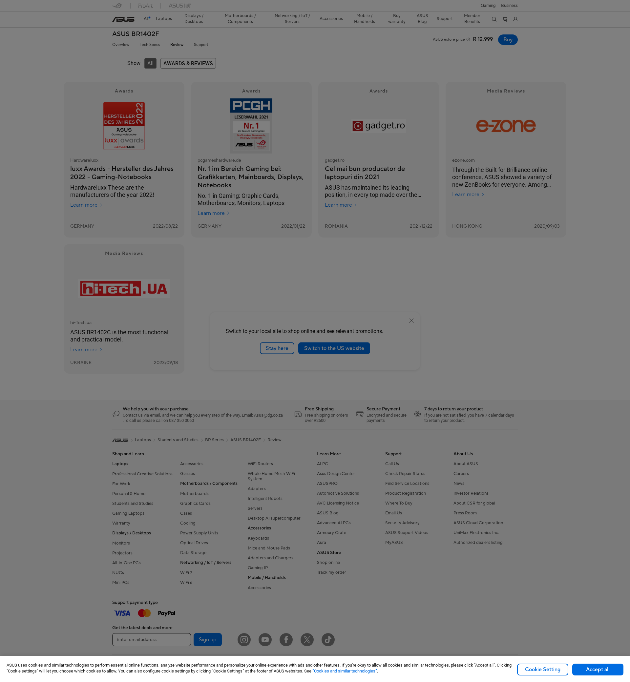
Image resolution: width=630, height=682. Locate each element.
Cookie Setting (542, 669)
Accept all (598, 669)
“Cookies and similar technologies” (344, 671)
